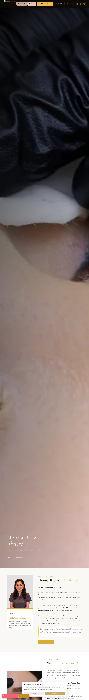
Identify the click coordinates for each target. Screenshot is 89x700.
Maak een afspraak (16, 557)
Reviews (70, 4)
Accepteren (55, 693)
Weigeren (34, 693)
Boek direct (46, 641)
